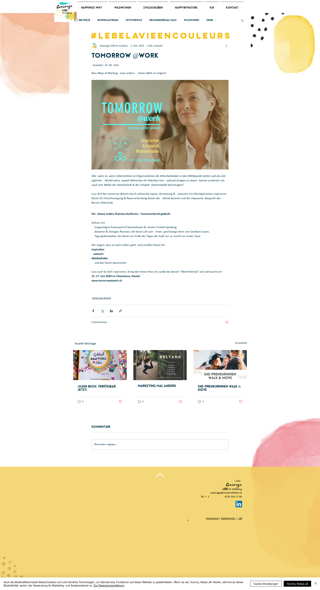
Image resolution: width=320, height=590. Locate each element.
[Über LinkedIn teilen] (111, 311)
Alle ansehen (240, 343)
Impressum (212, 518)
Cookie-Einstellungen (266, 584)
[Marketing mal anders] (160, 365)
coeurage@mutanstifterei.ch (226, 493)
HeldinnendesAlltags (162, 20)
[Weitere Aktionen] (226, 46)
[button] (242, 20)
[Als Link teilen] (120, 311)
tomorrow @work (101, 298)
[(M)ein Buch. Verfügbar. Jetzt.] (100, 365)
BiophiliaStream (108, 20)
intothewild (134, 20)
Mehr (209, 20)
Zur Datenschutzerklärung (109, 585)
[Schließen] (315, 583)
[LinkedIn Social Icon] (239, 504)
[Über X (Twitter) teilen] (102, 311)
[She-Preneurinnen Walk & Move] (220, 365)
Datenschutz (228, 518)
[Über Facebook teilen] (93, 311)
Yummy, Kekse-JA (297, 584)
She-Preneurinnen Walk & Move (219, 388)
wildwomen (191, 20)
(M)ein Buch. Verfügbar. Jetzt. (97, 388)
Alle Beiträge (81, 20)
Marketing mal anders (157, 386)
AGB (239, 518)
